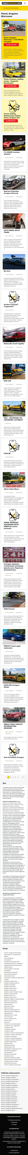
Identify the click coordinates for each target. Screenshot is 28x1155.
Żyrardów (21, 814)
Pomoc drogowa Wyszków (9, 1106)
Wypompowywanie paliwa (12, 1058)
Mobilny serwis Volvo (10, 997)
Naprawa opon (8, 1008)
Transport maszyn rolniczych (13, 1034)
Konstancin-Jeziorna (13, 806)
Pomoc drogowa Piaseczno (9, 1087)
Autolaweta (7, 960)
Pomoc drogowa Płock (8, 1089)
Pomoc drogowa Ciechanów (9, 1079)
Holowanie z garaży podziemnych (14, 978)
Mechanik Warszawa (10, 1063)
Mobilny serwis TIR (9, 995)
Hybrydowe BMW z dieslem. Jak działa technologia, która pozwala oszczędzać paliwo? (14, 1137)
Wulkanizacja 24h (9, 1045)
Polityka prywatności (14, 1120)
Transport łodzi (8, 1031)
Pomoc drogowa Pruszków (9, 1091)
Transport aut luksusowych (12, 1024)
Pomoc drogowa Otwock (8, 1093)
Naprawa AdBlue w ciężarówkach (14, 999)
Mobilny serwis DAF (10, 986)
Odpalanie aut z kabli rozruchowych (10, 1016)
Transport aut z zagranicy (12, 1026)
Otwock (11, 811)
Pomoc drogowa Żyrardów (9, 1097)
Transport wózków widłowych (13, 1040)
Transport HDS (8, 1027)
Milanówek (21, 807)
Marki (15, 807)
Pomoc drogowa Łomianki (9, 1101)
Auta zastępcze (9, 958)
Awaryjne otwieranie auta (12, 962)
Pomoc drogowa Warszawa (12, 953)
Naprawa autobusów (10, 1001)
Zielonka (16, 814)
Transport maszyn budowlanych (14, 1033)
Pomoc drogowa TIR (10, 1018)
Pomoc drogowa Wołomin (9, 1099)
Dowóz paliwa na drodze (11, 969)
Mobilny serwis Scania (10, 994)
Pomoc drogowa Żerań (8, 1110)
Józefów (16, 804)
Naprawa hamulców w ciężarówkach (11, 1003)
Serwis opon (8, 1020)
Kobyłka (5, 806)
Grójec (11, 804)
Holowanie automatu (10, 974)
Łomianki (11, 807)
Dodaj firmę (14, 1150)
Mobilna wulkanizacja (10, 981)
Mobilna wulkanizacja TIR (11, 983)
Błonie (18, 801)
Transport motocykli (10, 1036)
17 (22, 777)
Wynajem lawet (9, 1056)
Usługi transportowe (10, 1042)
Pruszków (5, 812)
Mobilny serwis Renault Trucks (13, 992)
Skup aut (7, 1022)
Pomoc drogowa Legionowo (9, 1076)
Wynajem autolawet (10, 1054)
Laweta (6, 979)
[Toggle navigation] (25, 3)
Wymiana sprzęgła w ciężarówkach (10, 1051)
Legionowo (6, 807)
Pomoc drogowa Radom (8, 1095)
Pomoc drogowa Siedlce (8, 1077)
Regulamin (14, 1122)
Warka (22, 812)
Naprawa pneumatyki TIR (11, 1010)
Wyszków (10, 814)
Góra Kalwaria (12, 803)
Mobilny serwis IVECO (10, 988)
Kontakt (14, 1124)
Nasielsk (15, 809)
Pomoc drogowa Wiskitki (8, 1103)
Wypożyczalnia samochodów (13, 1059)
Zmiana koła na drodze (11, 1061)
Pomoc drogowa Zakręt (8, 1083)
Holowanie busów (9, 976)
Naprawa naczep (9, 1006)
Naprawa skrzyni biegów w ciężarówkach (12, 1012)
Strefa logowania (14, 1152)
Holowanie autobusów (11, 972)
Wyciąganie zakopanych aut (13, 1049)
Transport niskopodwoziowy (12, 1038)
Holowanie (7, 970)
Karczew (21, 804)
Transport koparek (10, 1029)
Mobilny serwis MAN (10, 990)
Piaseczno (17, 811)
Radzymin (11, 812)
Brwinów (5, 803)
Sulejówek (16, 812)
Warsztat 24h (8, 1043)
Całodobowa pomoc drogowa (13, 963)
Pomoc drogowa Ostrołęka (9, 1085)
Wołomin (5, 814)
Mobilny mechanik (9, 985)
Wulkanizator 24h (9, 1047)
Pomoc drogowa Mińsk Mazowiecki (11, 1108)
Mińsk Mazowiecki (7, 809)
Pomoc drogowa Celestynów (10, 1104)
